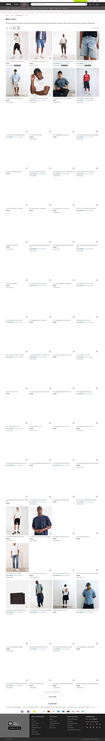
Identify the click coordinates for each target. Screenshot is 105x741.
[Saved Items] (93, 4)
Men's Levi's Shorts (61, 707)
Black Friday (69, 725)
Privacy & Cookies (86, 739)
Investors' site (52, 725)
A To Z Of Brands (19, 15)
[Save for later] (26, 58)
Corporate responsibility (54, 723)
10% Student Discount (36, 727)
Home (7, 15)
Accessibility (96, 739)
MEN (24, 4)
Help (33, 719)
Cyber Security (53, 727)
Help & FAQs (91, 1)
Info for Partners (70, 727)
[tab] (8, 8)
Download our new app (80, 1)
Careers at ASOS (53, 721)
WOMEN (16, 4)
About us (51, 719)
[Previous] (5, 707)
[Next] (100, 707)
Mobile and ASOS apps (72, 719)
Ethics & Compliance (36, 734)
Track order (34, 721)
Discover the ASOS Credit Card (73, 729)
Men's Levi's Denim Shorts (47, 707)
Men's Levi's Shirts (72, 707)
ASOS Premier (35, 725)
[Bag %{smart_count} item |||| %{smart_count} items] (97, 4)
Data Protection (35, 732)
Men (12, 15)
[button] (87, 724)
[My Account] (90, 4)
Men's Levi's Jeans (96, 707)
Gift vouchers (70, 721)
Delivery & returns (35, 723)
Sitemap (33, 729)
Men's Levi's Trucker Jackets (14, 707)
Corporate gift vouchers (72, 723)
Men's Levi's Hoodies (84, 707)
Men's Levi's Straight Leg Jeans (31, 707)
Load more (52, 697)
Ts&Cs (92, 739)
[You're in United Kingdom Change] (97, 1)
